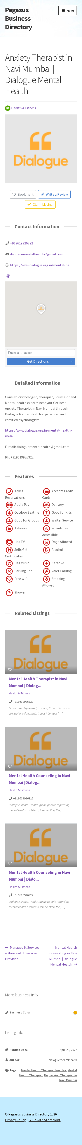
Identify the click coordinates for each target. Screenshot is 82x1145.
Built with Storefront (45, 1120)
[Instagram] (8, 276)
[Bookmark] (9, 670)
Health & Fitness (19, 693)
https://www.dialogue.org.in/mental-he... (40, 265)
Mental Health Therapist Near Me (43, 1070)
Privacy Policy (15, 1120)
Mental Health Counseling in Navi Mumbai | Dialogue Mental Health (63, 956)
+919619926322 (21, 243)
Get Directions (38, 361)
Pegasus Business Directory (18, 18)
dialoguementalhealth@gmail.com (36, 254)
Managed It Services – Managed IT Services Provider (22, 953)
